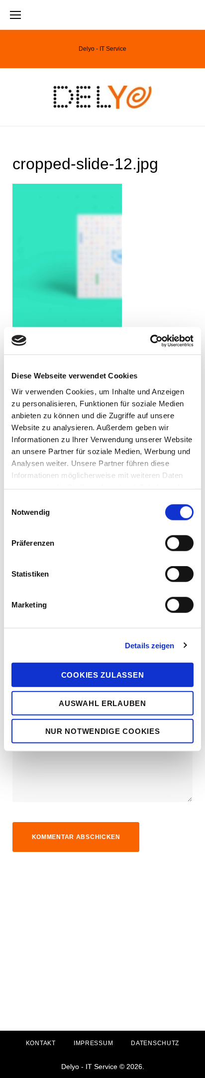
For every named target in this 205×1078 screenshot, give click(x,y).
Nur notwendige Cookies (102, 731)
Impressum (93, 1043)
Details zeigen (149, 645)
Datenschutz (155, 1043)
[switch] (179, 543)
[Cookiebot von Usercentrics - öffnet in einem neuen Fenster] (150, 340)
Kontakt (41, 1043)
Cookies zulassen (102, 675)
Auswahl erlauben (102, 703)
